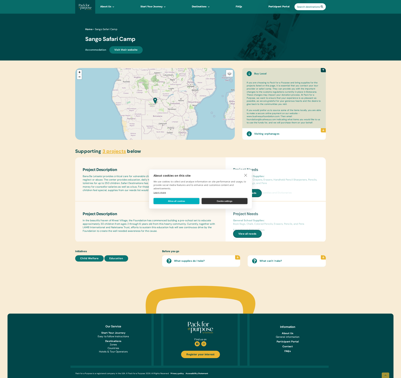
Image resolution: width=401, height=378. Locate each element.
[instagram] (203, 343)
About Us (287, 333)
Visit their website (126, 49)
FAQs (287, 351)
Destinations (113, 341)
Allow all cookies (176, 201)
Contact (287, 346)
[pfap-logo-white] (200, 322)
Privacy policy (177, 373)
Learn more (160, 192)
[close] (245, 175)
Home (89, 29)
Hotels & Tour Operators (113, 351)
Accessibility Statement (197, 373)
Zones (113, 344)
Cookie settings (224, 201)
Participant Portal (288, 341)
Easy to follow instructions (113, 336)
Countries (113, 348)
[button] (155, 100)
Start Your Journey (113, 332)
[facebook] (197, 343)
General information (287, 337)
